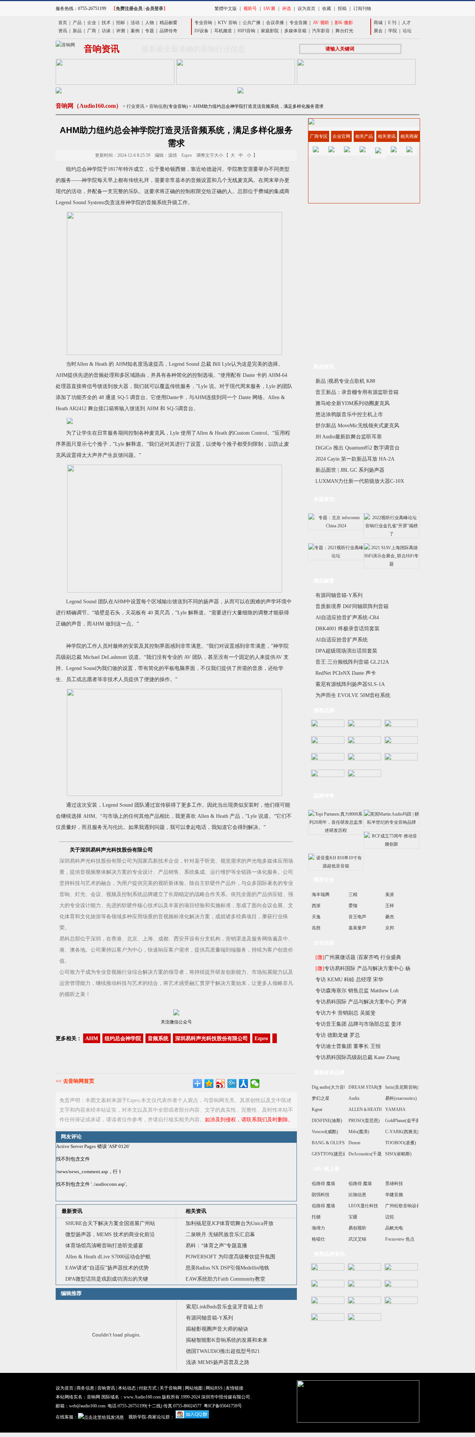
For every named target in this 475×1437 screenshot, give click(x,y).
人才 (406, 22)
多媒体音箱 (295, 30)
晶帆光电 (394, 1228)
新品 (77, 30)
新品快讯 (324, 366)
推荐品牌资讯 (329, 1254)
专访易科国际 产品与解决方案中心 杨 (362, 968)
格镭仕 (318, 1239)
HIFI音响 (246, 30)
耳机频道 (223, 30)
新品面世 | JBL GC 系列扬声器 (349, 470)
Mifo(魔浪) (358, 1131)
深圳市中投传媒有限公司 (225, 1397)
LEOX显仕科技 (363, 1205)
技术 (106, 22)
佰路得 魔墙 (323, 1183)
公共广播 (252, 22)
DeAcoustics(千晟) (365, 1153)
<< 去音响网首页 (75, 1081)
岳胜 (316, 927)
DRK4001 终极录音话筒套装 (347, 628)
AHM (91, 1038)
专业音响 (203, 22)
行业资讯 (135, 106)
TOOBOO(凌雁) (400, 1142)
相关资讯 (196, 1211)
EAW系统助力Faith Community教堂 (225, 1279)
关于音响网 (171, 1388)
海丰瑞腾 (321, 894)
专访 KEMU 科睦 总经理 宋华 (349, 979)
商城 (378, 22)
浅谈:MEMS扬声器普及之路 (217, 1362)
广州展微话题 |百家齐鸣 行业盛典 (358, 957)
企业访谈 (324, 943)
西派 (316, 905)
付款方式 (148, 1388)
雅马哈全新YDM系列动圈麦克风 (352, 403)
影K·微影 (344, 22)
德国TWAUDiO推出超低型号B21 (223, 1351)
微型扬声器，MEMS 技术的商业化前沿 (110, 1234)
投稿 (342, 8)
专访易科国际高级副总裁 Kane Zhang (357, 1057)
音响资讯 (106, 1388)
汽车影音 (321, 30)
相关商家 (409, 136)
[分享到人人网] (243, 1083)
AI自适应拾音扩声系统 (341, 640)
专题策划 (324, 499)
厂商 (91, 30)
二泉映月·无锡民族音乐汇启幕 (220, 1234)
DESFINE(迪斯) (327, 1120)
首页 (62, 22)
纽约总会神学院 (123, 1038)
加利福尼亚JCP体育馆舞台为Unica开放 (229, 1223)
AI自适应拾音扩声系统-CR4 (347, 617)
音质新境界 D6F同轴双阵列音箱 (352, 606)
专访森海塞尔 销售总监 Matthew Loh (357, 990)
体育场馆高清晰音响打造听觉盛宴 (104, 1245)
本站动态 (127, 1388)
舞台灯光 (344, 30)
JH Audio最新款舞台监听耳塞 (348, 436)
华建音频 (394, 1194)
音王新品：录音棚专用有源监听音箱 (357, 392)
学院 (392, 30)
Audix (354, 1098)
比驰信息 (357, 1194)
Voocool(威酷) (325, 1131)
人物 (149, 22)
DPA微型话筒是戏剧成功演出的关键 (106, 1279)
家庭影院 (270, 30)
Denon (354, 1142)
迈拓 (389, 1216)
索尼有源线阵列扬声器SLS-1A (350, 684)
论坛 (407, 30)
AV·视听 (321, 22)
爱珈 (352, 905)
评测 (120, 30)
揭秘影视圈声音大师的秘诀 (217, 1329)
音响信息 (158, 106)
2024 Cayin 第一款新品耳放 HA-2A (354, 459)
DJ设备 (201, 30)
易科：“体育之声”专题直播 (216, 1245)
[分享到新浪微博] (220, 1083)
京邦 (389, 927)
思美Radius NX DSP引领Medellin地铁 (227, 1268)
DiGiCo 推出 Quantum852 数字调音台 (357, 448)
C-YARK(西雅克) (402, 1131)
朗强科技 (321, 1194)
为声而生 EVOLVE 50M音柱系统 (352, 695)
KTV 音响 (227, 22)
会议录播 (275, 22)
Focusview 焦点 (400, 1239)
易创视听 (357, 1228)
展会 (378, 30)
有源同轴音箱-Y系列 (209, 1318)
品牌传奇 (168, 30)
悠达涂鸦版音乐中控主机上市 (349, 414)
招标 (120, 22)
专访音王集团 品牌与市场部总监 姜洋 (358, 1024)
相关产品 (364, 136)
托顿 (316, 1216)
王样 (389, 905)
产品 (77, 22)
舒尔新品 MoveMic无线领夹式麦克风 (357, 425)
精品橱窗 (168, 22)
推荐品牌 (324, 710)
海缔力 (318, 1228)
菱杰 (389, 916)
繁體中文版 (225, 8)
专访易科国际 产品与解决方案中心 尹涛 (361, 1002)
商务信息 (85, 1388)
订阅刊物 (362, 8)
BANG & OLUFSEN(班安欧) (339, 1142)
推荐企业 (324, 880)
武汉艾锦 (357, 1239)
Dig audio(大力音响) (331, 1087)
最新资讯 (72, 1211)
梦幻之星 (321, 1098)
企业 (91, 22)
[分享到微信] (255, 1083)
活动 (135, 22)
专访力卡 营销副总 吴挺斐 (345, 1013)
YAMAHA (395, 1109)
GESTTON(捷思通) (330, 1153)
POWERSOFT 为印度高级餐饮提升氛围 (230, 1257)
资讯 (62, 30)
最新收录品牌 (329, 1072)
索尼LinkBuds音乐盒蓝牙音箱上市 (224, 1307)
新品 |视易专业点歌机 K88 (345, 381)
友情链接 (234, 1388)
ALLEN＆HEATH (365, 1109)
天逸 (316, 916)
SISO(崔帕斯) (398, 1153)
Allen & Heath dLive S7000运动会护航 (108, 1257)
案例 (135, 30)
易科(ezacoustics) (401, 1098)
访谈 (106, 30)
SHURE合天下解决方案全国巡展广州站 (110, 1223)
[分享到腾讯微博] (232, 1083)
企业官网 (341, 136)
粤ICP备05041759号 (223, 1405)
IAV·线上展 (327, 1169)
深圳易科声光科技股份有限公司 (211, 1038)
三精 (352, 894)
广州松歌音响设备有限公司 (412, 1205)
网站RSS (214, 1388)
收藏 (326, 8)
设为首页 (306, 8)
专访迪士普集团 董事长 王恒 (348, 1046)
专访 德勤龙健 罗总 (337, 1035)
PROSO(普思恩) (364, 1120)
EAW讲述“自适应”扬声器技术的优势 (107, 1268)
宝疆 (352, 1216)
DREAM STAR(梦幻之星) (373, 1087)
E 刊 (392, 22)
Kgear (317, 1109)
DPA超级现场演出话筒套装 (346, 651)
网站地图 (194, 1388)
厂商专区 (319, 136)
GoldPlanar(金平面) (403, 1120)
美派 (389, 894)
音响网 (93, 1397)
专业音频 (298, 22)
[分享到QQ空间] (209, 1083)
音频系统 (158, 1038)
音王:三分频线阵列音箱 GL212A (352, 662)
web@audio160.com (87, 1405)
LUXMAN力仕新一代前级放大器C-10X (359, 481)
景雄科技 (394, 1183)
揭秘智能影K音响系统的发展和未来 (227, 1340)
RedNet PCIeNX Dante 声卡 (345, 673)
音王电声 (357, 916)
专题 (149, 30)
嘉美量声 (357, 927)
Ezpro (261, 1038)
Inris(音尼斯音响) (402, 1087)
